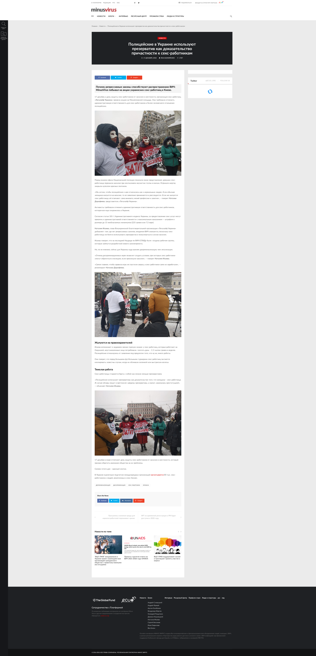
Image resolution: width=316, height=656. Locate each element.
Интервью (123, 16)
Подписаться (186, 2)
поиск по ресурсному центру (4, 38)
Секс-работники (134, 485)
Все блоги (151, 628)
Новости (101, 16)
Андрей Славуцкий (155, 602)
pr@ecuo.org (105, 615)
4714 (100, 555)
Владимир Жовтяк (155, 611)
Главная (94, 26)
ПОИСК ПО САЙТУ (3, 28)
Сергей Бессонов (154, 622)
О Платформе (96, 2)
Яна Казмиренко (168, 58)
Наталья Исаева (154, 620)
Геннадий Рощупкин (155, 614)
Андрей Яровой (153, 605)
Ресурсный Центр (139, 16)
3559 (130, 555)
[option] (108, 551)
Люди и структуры (175, 16)
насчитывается (157, 475)
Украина (146, 485)
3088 (159, 555)
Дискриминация (119, 485)
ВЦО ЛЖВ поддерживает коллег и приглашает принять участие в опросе (167, 559)
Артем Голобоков (154, 608)
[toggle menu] (92, 16)
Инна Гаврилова (153, 625)
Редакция (107, 2)
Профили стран (157, 16)
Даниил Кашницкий (155, 617)
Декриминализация (103, 485)
